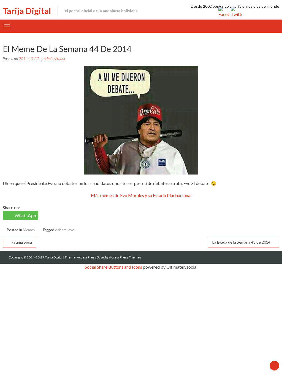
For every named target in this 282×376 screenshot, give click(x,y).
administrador (55, 58)
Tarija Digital (27, 11)
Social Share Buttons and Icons (113, 266)
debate (61, 230)
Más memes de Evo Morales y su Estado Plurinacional (141, 195)
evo (71, 230)
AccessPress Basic (91, 257)
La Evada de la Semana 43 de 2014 (241, 242)
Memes (29, 230)
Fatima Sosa (22, 242)
